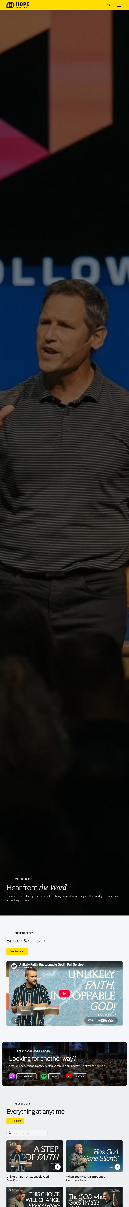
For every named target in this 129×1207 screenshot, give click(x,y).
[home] (17, 5)
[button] (119, 5)
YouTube (80, 1076)
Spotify (54, 1076)
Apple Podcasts (26, 1076)
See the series (17, 951)
